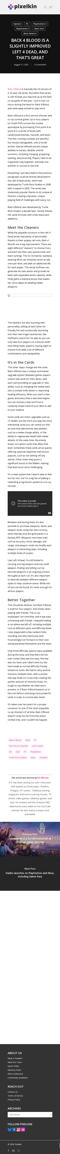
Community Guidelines (18, 1077)
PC (27, 23)
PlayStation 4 (39, 23)
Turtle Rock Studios (18, 757)
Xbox (33, 757)
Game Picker (13, 1066)
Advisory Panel (14, 1070)
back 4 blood (15, 740)
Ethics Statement (15, 1074)
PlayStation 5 (22, 28)
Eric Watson (43, 777)
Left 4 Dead (37, 746)
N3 (10, 751)
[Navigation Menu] (50, 7)
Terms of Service (15, 1095)
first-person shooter (18, 746)
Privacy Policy (14, 1099)
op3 (18, 751)
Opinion (17, 23)
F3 (35, 740)
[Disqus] (30, 929)
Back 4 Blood (14, 89)
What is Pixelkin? (15, 1058)
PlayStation (36, 751)
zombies (43, 757)
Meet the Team (15, 1062)
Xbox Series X (29, 33)
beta (27, 740)
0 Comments (40, 64)
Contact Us (13, 1092)
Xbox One (39, 28)
